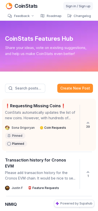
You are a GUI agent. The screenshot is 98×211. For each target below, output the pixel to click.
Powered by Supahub (76, 203)
